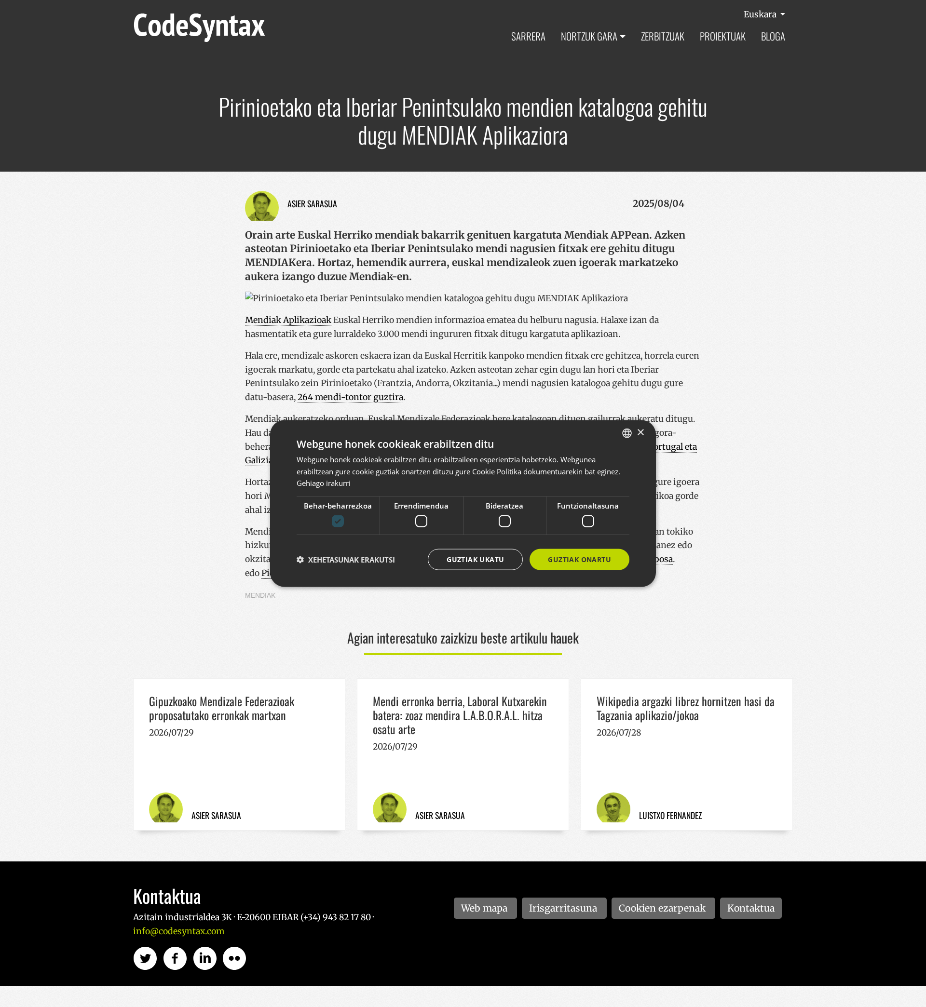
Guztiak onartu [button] (579, 559)
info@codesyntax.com (178, 931)
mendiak (260, 595)
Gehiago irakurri (324, 483)
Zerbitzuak (662, 35)
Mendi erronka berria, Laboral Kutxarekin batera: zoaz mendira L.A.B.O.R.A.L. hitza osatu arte (460, 715)
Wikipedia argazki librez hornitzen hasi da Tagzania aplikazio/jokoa (686, 708)
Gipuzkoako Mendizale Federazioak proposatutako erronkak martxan (221, 708)
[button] (346, 559)
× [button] (640, 432)
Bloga (773, 35)
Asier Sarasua (312, 203)
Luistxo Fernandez (670, 815)
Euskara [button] (761, 14)
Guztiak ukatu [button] (475, 559)
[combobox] (627, 433)
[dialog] (463, 503)
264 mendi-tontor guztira (350, 397)
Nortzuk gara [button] (589, 35)
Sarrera (528, 35)
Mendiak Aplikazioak (288, 320)
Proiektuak (723, 35)
